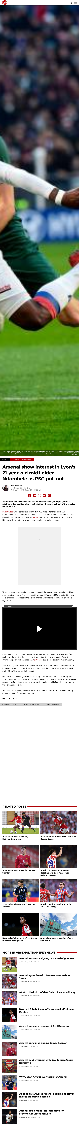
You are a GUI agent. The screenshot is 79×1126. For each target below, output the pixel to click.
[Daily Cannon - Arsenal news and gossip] (4, 2)
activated (38, 660)
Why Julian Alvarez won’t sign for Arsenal (43, 1076)
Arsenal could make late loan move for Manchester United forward (41, 1112)
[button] (71, 3)
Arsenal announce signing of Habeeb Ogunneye (16, 837)
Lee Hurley (24, 961)
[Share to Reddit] (44, 495)
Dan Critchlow (16, 485)
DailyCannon (25, 981)
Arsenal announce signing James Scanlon (43, 1043)
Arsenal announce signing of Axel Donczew (44, 1026)
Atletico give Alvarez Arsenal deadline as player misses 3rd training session (54, 873)
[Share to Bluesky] (34, 495)
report (35, 517)
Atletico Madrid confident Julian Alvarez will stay (56, 905)
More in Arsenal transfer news (28, 952)
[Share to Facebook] (29, 495)
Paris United (7, 512)
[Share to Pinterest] (49, 495)
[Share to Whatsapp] (39, 495)
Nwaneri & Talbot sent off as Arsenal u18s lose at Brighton (20, 939)
